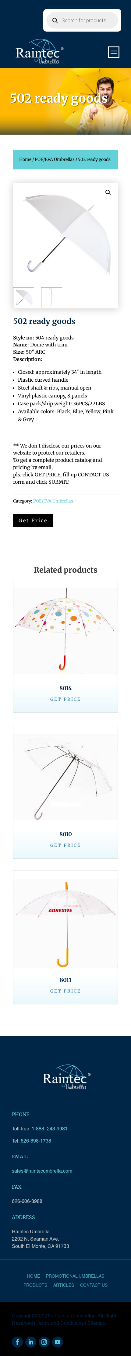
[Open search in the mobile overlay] (82, 20)
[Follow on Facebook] (17, 1342)
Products (35, 1285)
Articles (63, 1285)
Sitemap (96, 1323)
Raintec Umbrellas (75, 1316)
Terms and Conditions (60, 1323)
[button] (108, 192)
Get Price (65, 699)
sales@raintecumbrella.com (42, 1171)
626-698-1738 (36, 1141)
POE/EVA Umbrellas (55, 159)
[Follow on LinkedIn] (30, 1342)
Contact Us (94, 1285)
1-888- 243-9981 (50, 1129)
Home (25, 159)
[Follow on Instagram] (44, 1342)
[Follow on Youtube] (57, 1342)
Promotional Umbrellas (75, 1276)
